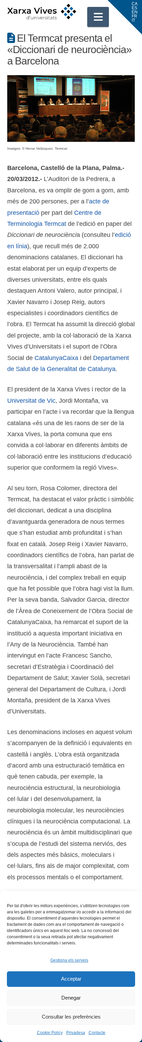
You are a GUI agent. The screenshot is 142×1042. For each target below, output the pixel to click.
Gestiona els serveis (69, 960)
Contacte (97, 1032)
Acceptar (71, 979)
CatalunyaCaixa (56, 357)
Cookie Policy (50, 1032)
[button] (98, 17)
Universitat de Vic (31, 400)
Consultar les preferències (71, 1017)
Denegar (71, 998)
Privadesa (75, 1032)
